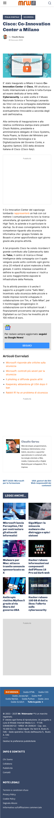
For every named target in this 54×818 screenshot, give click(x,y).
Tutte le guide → (35, 702)
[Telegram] (26, 45)
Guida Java (43, 699)
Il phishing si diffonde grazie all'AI (24, 379)
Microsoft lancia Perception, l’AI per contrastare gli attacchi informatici (13, 529)
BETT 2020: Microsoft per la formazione (13, 482)
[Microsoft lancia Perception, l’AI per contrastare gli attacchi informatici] (14, 511)
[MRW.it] (27, 3)
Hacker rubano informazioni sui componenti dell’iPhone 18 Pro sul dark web (39, 566)
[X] (6, 45)
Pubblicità (8, 768)
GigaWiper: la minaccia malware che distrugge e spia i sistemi (39, 529)
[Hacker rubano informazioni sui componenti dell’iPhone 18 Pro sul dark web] (40, 548)
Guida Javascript (20, 696)
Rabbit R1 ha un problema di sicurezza (27, 392)
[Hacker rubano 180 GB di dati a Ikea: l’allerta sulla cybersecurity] (40, 585)
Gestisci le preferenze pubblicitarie (19, 741)
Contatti (7, 772)
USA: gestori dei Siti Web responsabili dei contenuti (41, 483)
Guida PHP (37, 696)
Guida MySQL (11, 699)
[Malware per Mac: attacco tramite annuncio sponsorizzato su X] (14, 548)
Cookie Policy (9, 798)
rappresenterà (21, 213)
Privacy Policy (9, 794)
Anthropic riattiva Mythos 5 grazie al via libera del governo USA (14, 604)
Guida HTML (29, 692)
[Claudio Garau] (6, 37)
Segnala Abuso (10, 803)
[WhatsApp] (19, 45)
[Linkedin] (12, 45)
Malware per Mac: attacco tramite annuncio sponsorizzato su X (14, 566)
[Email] (32, 45)
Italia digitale (12, 17)
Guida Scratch (17, 702)
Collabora (7, 763)
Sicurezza (28, 17)
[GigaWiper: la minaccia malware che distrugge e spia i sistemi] (40, 511)
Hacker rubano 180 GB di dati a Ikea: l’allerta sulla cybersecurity (38, 604)
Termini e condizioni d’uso (15, 790)
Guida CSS (43, 692)
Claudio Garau (18, 37)
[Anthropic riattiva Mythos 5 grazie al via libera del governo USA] (14, 585)
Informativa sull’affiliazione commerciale (22, 807)
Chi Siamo (8, 759)
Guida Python (28, 699)
